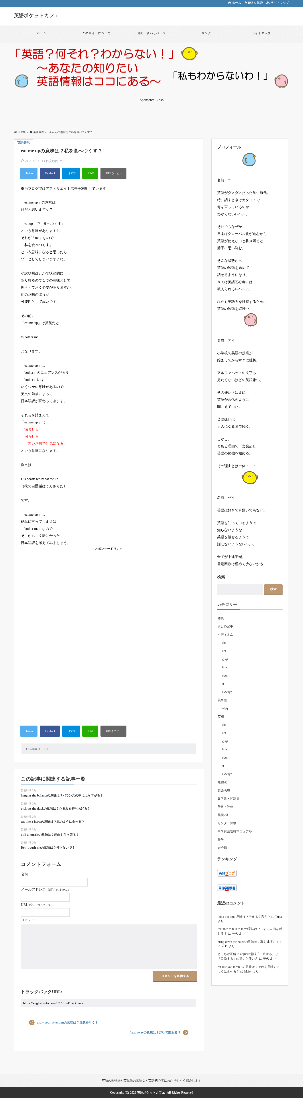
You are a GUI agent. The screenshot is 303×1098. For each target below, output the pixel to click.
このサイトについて (96, 33)
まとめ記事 (225, 626)
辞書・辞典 (225, 806)
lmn (224, 667)
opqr (225, 675)
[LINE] (90, 173)
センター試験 (227, 823)
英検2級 (223, 815)
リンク (206, 33)
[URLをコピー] (113, 173)
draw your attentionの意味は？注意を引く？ (67, 1022)
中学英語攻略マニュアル (235, 831)
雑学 (221, 839)
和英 (225, 708)
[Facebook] (49, 173)
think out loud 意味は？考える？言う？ (244, 916)
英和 (221, 716)
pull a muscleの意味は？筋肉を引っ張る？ (50, 834)
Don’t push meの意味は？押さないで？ (48, 847)
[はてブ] (71, 173)
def (224, 651)
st (223, 683)
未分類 (222, 847)
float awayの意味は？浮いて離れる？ (155, 1032)
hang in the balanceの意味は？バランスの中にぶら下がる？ (62, 795)
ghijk (225, 659)
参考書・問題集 (228, 798)
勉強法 (222, 782)
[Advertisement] (151, 112)
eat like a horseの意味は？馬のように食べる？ (53, 821)
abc (224, 642)
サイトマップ (279, 2)
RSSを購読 (256, 2)
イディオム (225, 634)
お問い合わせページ (151, 33)
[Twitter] (29, 173)
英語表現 (35, 749)
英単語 (222, 700)
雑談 (221, 618)
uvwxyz (227, 692)
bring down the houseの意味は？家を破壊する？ (250, 941)
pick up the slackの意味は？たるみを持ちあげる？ (55, 808)
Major (248, 971)
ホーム (236, 2)
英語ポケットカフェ (36, 15)
